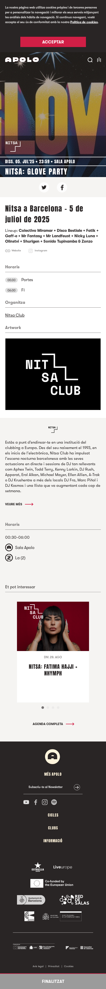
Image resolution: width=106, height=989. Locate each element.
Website (16, 250)
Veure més (14, 504)
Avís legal (38, 966)
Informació (53, 841)
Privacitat (53, 966)
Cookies (69, 966)
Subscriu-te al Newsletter (46, 787)
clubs (53, 828)
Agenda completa (48, 724)
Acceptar (53, 42)
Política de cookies (84, 22)
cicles (53, 815)
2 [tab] (48, 707)
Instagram (41, 250)
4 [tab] (58, 707)
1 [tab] (42, 707)
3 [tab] (53, 707)
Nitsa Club (14, 315)
